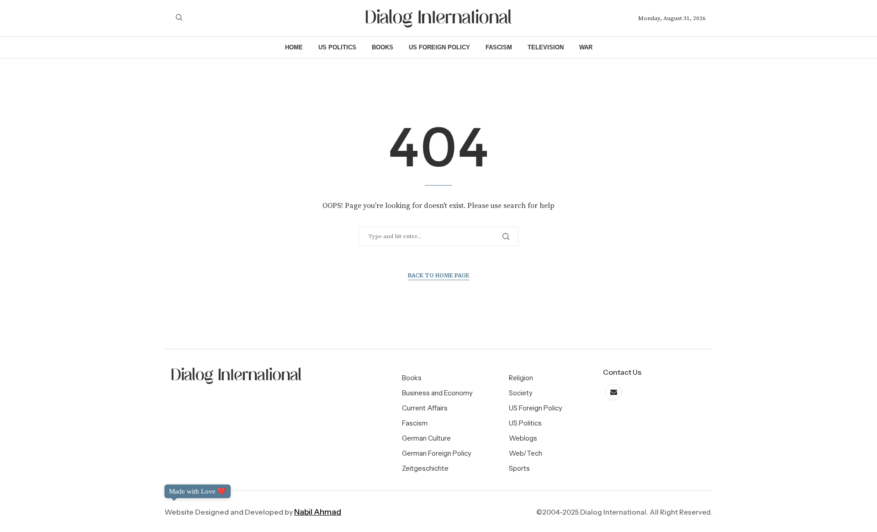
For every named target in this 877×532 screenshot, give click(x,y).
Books (382, 47)
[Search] (179, 18)
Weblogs (523, 438)
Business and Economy (437, 392)
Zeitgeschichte (425, 468)
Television (546, 47)
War (585, 47)
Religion (521, 377)
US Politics (337, 47)
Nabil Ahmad (317, 511)
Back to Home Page (439, 275)
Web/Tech (525, 453)
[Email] (613, 392)
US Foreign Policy (439, 47)
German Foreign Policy (436, 453)
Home (294, 47)
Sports (519, 468)
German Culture (426, 438)
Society (521, 392)
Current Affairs (425, 407)
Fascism (499, 47)
